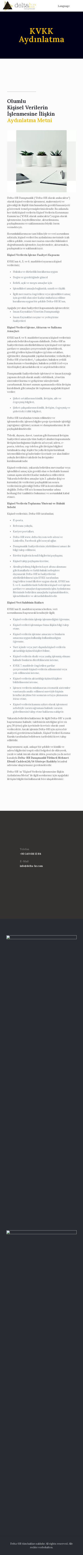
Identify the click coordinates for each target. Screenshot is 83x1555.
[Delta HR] (19, 6)
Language (64, 6)
